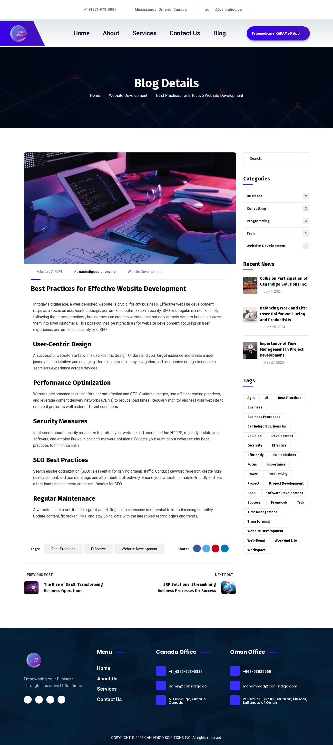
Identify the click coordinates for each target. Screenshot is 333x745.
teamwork (279, 502)
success (254, 502)
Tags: (35, 549)
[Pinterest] (215, 548)
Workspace (256, 550)
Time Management (262, 512)
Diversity (254, 445)
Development (282, 436)
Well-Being (256, 540)
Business (277, 196)
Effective (98, 549)
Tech (277, 233)
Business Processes (263, 417)
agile (251, 398)
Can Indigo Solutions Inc (266, 426)
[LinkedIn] (225, 548)
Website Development (128, 95)
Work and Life (286, 540)
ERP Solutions (284, 455)
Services (107, 689)
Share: (183, 549)
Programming (277, 221)
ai (266, 398)
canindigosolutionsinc (97, 272)
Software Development (284, 493)
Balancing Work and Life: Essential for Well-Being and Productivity (283, 314)
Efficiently (255, 455)
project (253, 483)
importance (276, 464)
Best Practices (63, 549)
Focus (252, 464)
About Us (107, 679)
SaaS (251, 493)
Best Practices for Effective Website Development (108, 289)
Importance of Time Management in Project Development (282, 349)
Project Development (286, 483)
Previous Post (40, 575)
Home (95, 95)
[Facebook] (197, 548)
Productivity (277, 474)
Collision (254, 436)
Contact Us (109, 699)
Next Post (224, 575)
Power (252, 474)
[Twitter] (206, 548)
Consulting (277, 208)
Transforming (258, 521)
